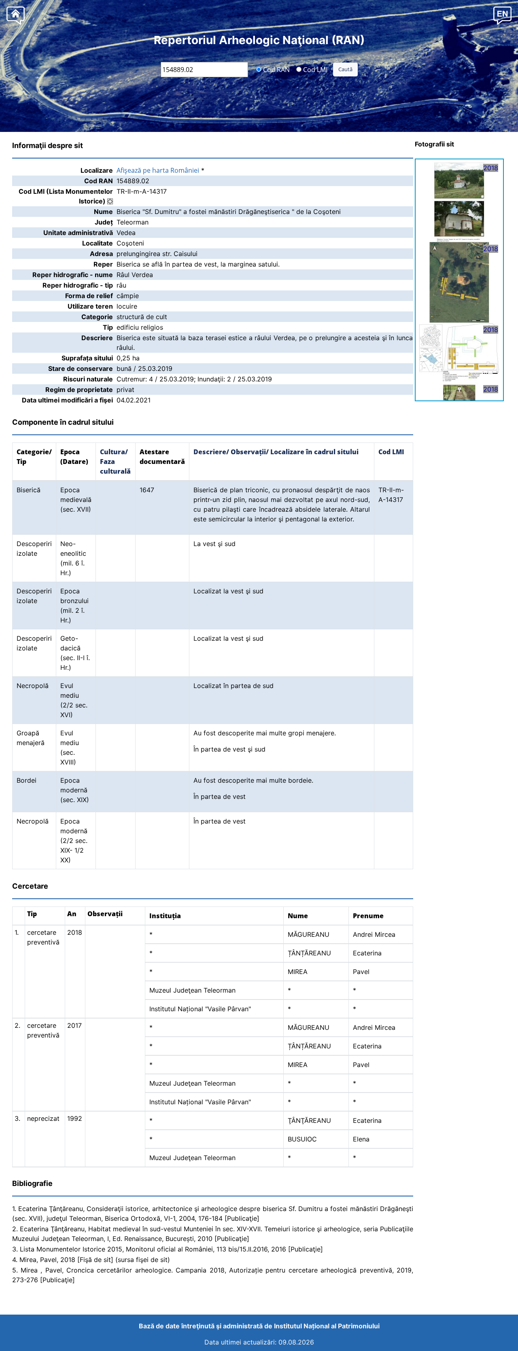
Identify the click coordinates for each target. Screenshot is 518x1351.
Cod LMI (314, 69)
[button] (502, 15)
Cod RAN (275, 69)
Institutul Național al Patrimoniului (327, 1326)
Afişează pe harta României (158, 170)
